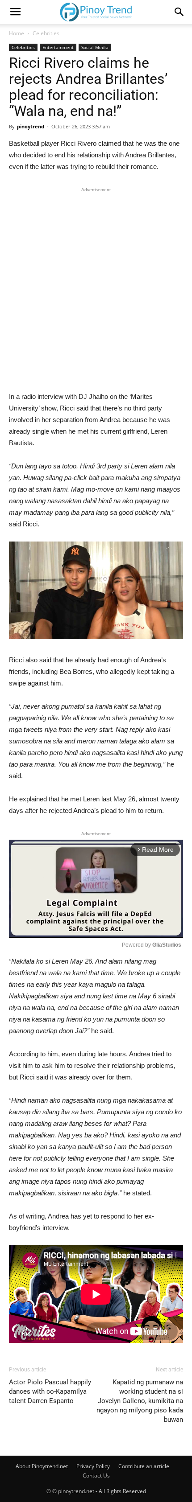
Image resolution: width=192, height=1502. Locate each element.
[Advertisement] (96, 291)
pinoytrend (30, 126)
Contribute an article (143, 1466)
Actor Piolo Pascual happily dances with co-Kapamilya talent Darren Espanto (50, 1391)
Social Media (95, 47)
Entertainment (58, 47)
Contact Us (96, 1475)
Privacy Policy (93, 1466)
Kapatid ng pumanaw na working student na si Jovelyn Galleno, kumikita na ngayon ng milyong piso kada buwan (139, 1401)
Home (16, 33)
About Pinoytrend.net (42, 1466)
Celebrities (46, 33)
